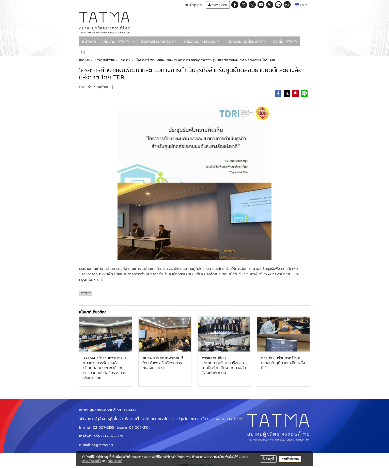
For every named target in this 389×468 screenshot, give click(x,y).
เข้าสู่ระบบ (195, 5)
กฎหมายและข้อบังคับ (245, 41)
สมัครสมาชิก (219, 5)
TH (302, 4)
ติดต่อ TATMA (285, 41)
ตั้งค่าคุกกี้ (268, 459)
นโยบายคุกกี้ (115, 461)
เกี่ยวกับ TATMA (116, 41)
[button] (83, 52)
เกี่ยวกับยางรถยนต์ (200, 41)
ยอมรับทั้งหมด (290, 459)
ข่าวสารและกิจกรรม (157, 41)
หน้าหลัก (89, 41)
